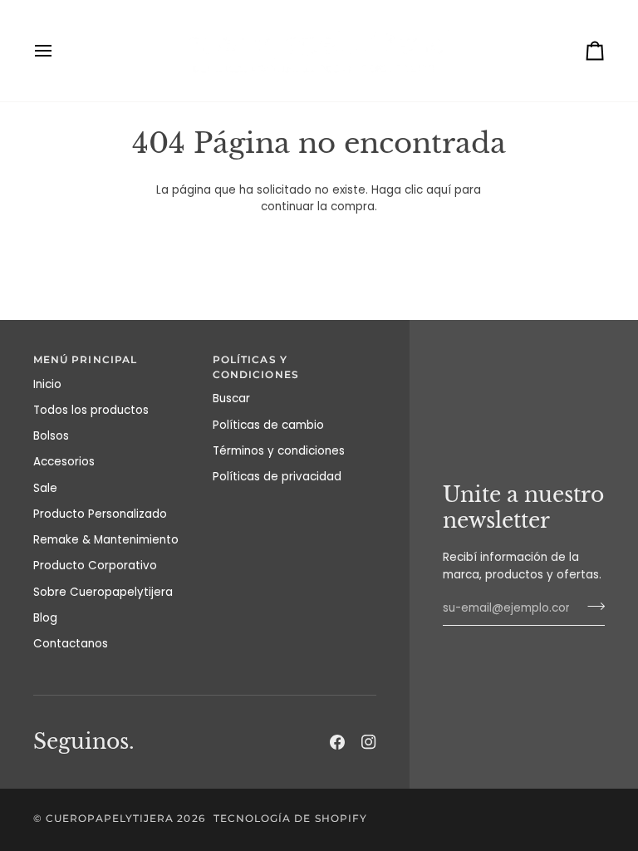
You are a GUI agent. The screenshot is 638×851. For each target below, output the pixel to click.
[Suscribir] (591, 606)
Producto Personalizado (100, 514)
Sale (45, 488)
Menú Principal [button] (85, 360)
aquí (438, 190)
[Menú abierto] (58, 50)
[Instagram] (368, 742)
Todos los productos (91, 410)
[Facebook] (337, 742)
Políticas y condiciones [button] (256, 367)
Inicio (47, 384)
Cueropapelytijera (110, 818)
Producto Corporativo (95, 565)
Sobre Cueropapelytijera (103, 592)
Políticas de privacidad (277, 477)
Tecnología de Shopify (290, 818)
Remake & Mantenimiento (106, 540)
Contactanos (70, 644)
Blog (45, 618)
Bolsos (51, 436)
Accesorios (64, 462)
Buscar (231, 398)
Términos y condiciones (279, 451)
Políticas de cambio (268, 425)
